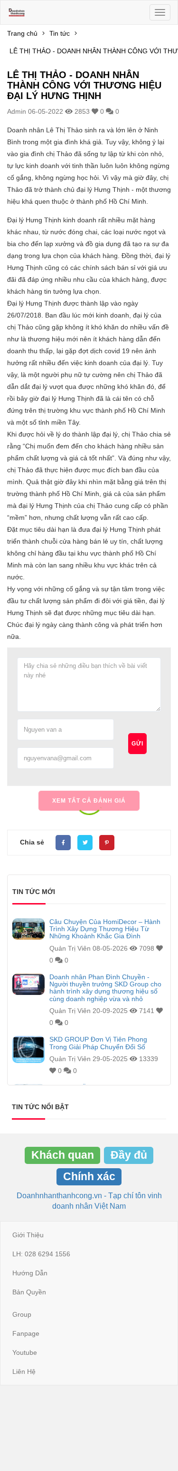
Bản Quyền (29, 1292)
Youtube (24, 1352)
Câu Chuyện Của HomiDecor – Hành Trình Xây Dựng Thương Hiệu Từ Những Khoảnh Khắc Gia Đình (104, 929)
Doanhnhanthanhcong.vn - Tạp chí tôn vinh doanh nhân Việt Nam (89, 1201)
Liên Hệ (24, 1371)
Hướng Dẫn (29, 1273)
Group (21, 1314)
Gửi (137, 743)
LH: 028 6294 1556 (41, 1254)
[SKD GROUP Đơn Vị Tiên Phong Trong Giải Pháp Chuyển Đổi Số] (28, 1049)
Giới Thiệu (28, 1235)
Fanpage (25, 1333)
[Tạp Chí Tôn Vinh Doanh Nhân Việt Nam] (16, 12)
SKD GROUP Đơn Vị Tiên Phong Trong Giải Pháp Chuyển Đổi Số (98, 1043)
